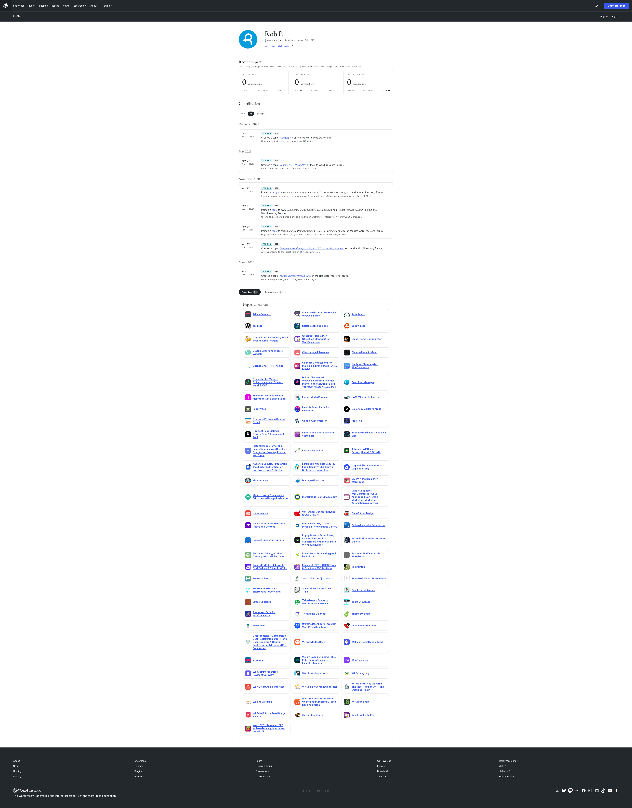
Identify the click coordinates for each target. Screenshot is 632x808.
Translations (273, 292)
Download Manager (363, 382)
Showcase (140, 760)
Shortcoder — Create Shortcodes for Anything (267, 590)
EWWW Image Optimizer (365, 397)
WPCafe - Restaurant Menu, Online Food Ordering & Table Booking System (319, 701)
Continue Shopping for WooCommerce (365, 366)
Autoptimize (358, 314)
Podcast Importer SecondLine (368, 525)
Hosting (17, 771)
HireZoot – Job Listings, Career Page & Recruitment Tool (268, 434)
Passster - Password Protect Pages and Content (269, 525)
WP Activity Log (360, 673)
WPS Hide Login (360, 701)
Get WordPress (616, 5)
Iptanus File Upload (313, 450)
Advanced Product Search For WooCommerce (319, 314)
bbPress (257, 325)
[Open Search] (596, 6)
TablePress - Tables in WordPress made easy (315, 602)
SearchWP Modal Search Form (369, 578)
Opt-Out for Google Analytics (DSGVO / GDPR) (318, 513)
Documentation (264, 766)
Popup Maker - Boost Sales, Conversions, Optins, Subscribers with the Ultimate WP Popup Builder (319, 540)
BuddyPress (358, 325)
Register (604, 16)
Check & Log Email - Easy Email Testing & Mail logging (270, 339)
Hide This (357, 420)
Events (381, 766)
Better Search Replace (315, 325)
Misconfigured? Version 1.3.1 (295, 275)
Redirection (358, 566)
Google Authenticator (314, 420)
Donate (382, 771)
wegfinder (259, 660)
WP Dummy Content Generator (319, 686)
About (16, 760)
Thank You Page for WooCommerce (264, 614)
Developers (262, 771)
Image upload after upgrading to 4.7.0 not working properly (312, 248)
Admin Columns (262, 314)
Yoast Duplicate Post (363, 715)
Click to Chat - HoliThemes (268, 365)
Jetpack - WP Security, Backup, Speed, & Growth (366, 451)
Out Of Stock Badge (363, 513)
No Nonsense (260, 513)
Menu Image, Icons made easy (319, 496)
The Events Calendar (314, 613)
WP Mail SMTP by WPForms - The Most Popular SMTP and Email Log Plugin (368, 686)
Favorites (249, 292)
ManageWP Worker (313, 480)
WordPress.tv (264, 776)
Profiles (17, 16)
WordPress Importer (313, 673)
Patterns (139, 776)
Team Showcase (361, 601)
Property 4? (286, 137)
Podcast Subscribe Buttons (268, 540)
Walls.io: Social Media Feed (367, 642)
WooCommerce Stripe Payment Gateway (265, 673)
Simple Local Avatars (363, 590)
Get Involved (384, 760)
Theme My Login (361, 613)
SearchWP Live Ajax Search (317, 578)
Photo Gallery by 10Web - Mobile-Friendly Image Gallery (319, 525)
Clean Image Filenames (315, 352)
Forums (260, 114)
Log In (614, 16)
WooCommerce (360, 660)
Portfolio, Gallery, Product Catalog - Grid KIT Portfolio (268, 555)
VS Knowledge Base (313, 642)
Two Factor (259, 625)
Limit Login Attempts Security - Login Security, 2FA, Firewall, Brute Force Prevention (319, 466)
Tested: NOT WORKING (292, 165)
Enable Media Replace (315, 397)
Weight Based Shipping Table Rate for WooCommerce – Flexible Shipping (319, 660)
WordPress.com (509, 760)
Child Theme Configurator (367, 339)
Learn (259, 760)
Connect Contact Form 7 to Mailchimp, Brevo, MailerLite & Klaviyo (319, 365)
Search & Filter (261, 578)
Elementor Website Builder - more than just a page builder (269, 397)
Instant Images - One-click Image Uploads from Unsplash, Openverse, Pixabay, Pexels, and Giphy (270, 450)
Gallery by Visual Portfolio (366, 408)
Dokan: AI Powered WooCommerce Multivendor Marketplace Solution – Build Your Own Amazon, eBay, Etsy (319, 382)
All (251, 114)
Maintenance (260, 480)
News (16, 766)
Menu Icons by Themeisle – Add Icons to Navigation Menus (270, 497)
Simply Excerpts (262, 601)
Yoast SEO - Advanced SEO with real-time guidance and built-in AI (269, 728)
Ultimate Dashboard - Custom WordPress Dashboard (319, 625)
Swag (381, 776)
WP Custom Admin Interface (269, 686)
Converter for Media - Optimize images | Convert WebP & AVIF (268, 382)
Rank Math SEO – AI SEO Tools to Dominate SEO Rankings (319, 567)
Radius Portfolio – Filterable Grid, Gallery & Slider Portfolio (270, 567)
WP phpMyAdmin (262, 701)
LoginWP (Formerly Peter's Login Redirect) (367, 467)
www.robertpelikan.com (278, 46)
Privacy (17, 776)
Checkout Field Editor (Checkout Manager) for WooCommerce (316, 338)
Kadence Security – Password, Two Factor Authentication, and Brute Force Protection (270, 466)
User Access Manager (364, 625)
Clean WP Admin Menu (364, 352)
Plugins (138, 771)
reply (274, 192)
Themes (138, 766)
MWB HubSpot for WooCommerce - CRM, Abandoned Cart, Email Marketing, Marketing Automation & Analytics (365, 497)
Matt (502, 766)
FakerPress (259, 408)
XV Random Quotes (313, 715)
